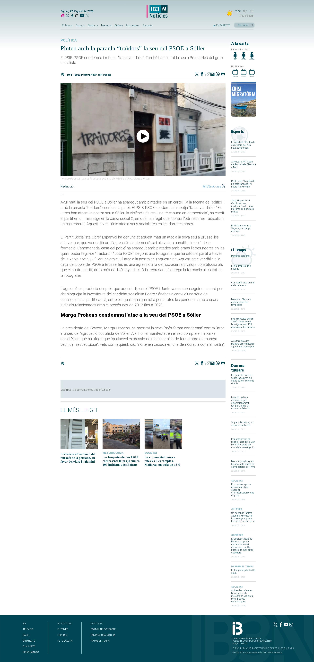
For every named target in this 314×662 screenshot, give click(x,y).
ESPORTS (62, 635)
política (69, 40)
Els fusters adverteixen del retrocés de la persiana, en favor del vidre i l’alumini (78, 457)
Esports (80, 25)
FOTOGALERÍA (64, 640)
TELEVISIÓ (28, 629)
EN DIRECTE (29, 640)
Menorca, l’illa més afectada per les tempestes (241, 302)
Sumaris (147, 25)
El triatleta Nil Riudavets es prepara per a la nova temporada (243, 145)
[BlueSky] (88, 16)
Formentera (133, 25)
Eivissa (119, 25)
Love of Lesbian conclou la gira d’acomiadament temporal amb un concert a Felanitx (240, 403)
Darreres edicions (240, 256)
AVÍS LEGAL (262, 652)
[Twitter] (196, 74)
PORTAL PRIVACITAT (275, 652)
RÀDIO (26, 635)
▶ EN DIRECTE (222, 25)
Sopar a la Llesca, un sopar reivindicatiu (242, 424)
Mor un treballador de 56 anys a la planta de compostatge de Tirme (243, 464)
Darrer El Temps (242, 566)
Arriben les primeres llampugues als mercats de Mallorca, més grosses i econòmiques (242, 596)
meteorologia (113, 452)
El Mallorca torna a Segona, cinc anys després (241, 228)
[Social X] (67, 16)
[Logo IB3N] (157, 11)
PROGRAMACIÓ (31, 652)
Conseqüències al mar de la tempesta (243, 284)
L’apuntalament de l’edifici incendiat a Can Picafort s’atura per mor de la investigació (243, 443)
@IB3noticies (212, 186)
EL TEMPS (62, 629)
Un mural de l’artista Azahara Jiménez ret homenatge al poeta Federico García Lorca (242, 517)
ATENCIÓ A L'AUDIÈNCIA (248, 652)
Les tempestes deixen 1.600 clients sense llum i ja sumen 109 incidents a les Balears (243, 323)
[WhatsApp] (217, 74)
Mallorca (93, 25)
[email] (212, 74)
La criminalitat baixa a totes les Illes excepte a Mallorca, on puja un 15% (162, 460)
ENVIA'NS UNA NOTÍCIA (103, 635)
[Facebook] (72, 16)
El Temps (67, 25)
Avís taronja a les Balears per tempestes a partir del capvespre (242, 344)
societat (237, 480)
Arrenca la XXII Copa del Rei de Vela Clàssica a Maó (243, 164)
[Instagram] (76, 16)
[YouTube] (82, 16)
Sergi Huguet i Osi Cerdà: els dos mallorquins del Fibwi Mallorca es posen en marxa (242, 206)
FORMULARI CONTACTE (103, 629)
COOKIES (236, 652)
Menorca (106, 25)
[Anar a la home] (62, 16)
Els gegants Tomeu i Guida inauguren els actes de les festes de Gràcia (242, 379)
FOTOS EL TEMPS (100, 640)
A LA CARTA (29, 646)
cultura (236, 509)
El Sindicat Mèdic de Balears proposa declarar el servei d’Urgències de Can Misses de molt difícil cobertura (242, 545)
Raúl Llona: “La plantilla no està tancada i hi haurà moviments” (243, 184)
